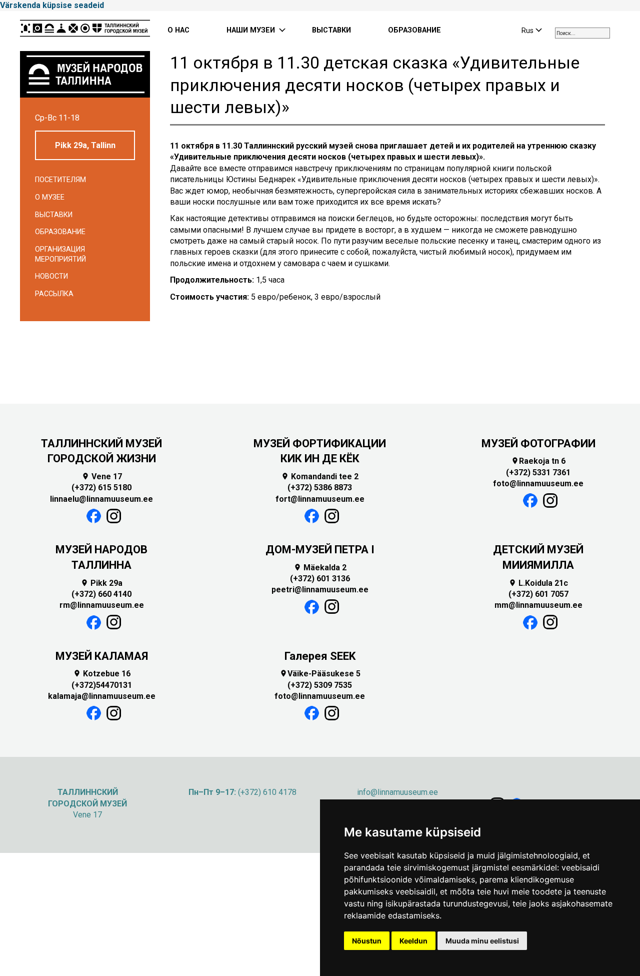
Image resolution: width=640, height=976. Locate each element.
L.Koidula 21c (538, 583)
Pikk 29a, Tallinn (85, 145)
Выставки (53, 215)
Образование (60, 232)
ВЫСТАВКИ (331, 30)
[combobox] (582, 33)
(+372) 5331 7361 (538, 472)
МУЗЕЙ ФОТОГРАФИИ (539, 443)
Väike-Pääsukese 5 (320, 673)
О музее (49, 197)
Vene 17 (102, 476)
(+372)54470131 (102, 685)
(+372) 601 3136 (320, 578)
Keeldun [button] (414, 940)
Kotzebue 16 (101, 673)
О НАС (179, 30)
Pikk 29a (101, 583)
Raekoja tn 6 (538, 461)
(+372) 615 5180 (102, 487)
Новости (51, 276)
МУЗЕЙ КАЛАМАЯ (102, 656)
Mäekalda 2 (320, 567)
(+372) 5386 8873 (320, 487)
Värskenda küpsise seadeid (52, 5)
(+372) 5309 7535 (320, 685)
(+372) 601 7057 (538, 594)
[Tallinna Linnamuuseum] (85, 31)
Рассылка (54, 294)
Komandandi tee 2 (319, 476)
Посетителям (60, 180)
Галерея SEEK (320, 656)
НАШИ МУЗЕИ (250, 30)
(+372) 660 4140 (102, 594)
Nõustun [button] (367, 940)
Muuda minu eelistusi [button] (482, 940)
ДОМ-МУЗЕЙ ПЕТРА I (320, 549)
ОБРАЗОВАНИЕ (414, 30)
